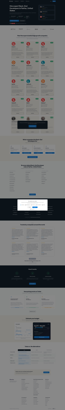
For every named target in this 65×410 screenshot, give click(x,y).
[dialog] (32, 205)
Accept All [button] (35, 207)
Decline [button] (30, 207)
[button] (32, 209)
